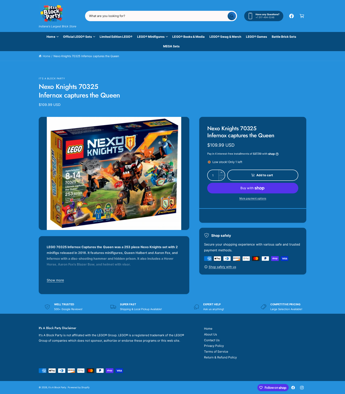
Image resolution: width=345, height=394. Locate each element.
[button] (302, 16)
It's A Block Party (52, 78)
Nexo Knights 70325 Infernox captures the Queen (86, 56)
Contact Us (212, 340)
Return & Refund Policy (220, 357)
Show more (55, 280)
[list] (172, 306)
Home (51, 37)
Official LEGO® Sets (77, 37)
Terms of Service (216, 351)
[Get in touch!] (291, 16)
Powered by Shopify (78, 387)
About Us (210, 334)
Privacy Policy (214, 346)
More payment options (252, 198)
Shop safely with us (222, 267)
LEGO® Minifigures (151, 37)
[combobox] (161, 16)
